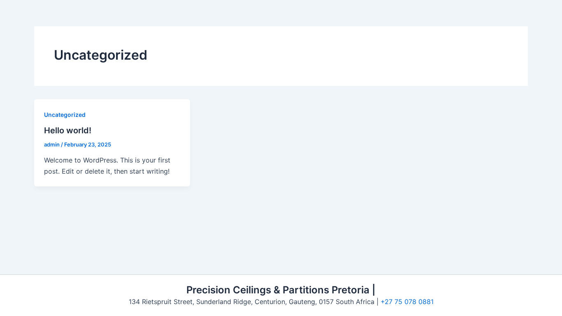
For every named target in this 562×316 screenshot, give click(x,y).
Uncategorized (65, 114)
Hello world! (67, 130)
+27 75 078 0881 (407, 301)
